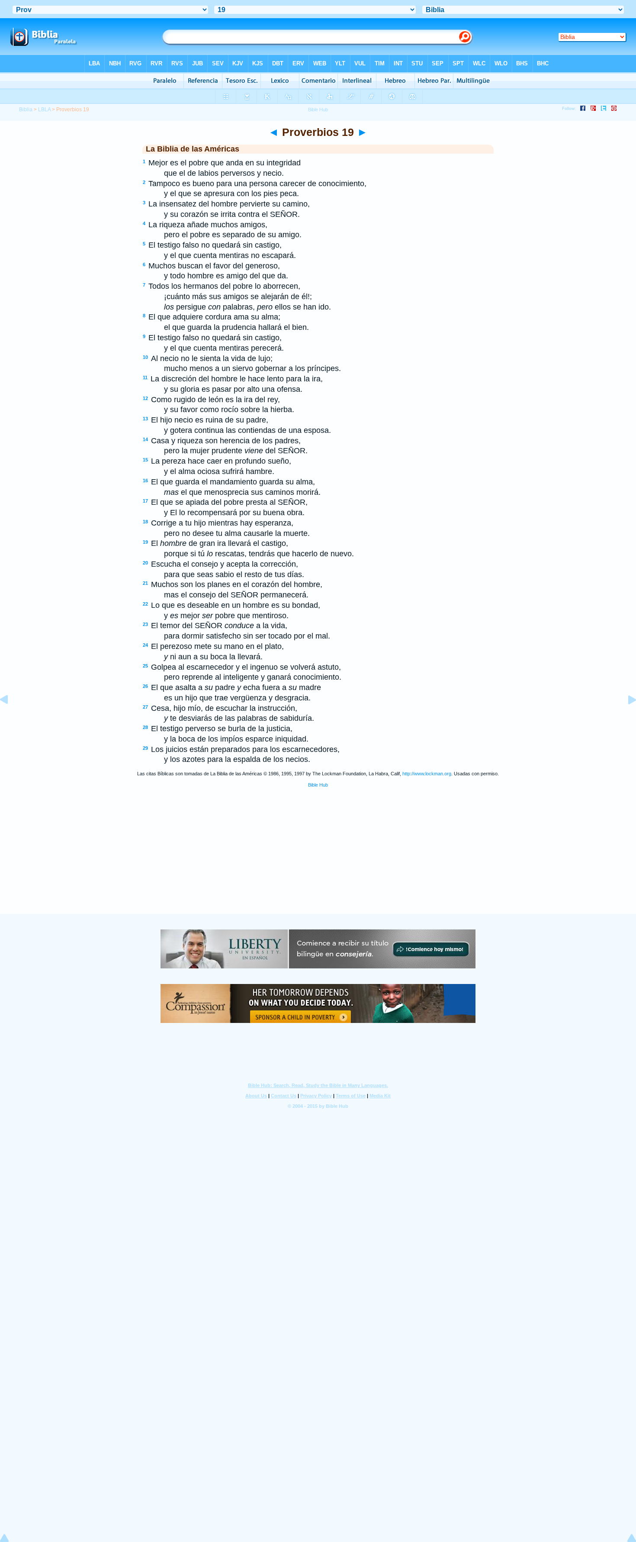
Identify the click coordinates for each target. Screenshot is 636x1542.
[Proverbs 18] (11, 719)
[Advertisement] (318, 860)
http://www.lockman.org (426, 773)
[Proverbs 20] (625, 719)
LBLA (44, 109)
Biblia (25, 109)
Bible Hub (318, 784)
